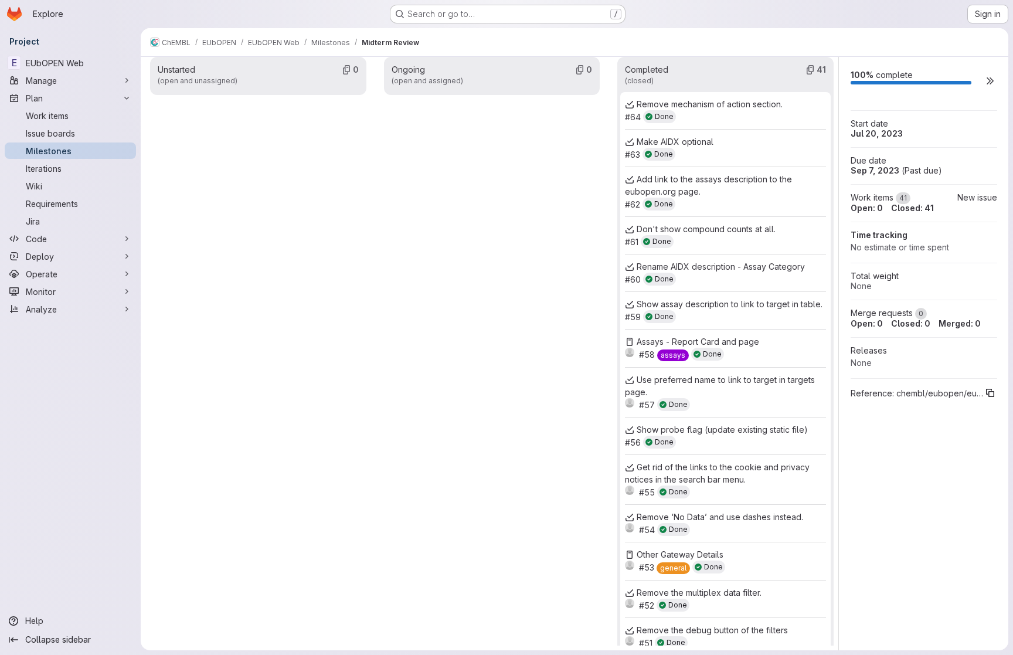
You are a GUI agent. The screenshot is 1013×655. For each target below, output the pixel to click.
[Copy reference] (990, 393)
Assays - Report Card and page (698, 342)
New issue (977, 197)
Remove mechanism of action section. (710, 104)
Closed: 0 (910, 323)
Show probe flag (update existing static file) (722, 430)
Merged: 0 (960, 323)
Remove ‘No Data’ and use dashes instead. (720, 517)
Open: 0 (867, 208)
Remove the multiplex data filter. (699, 593)
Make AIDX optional (675, 142)
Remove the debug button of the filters (712, 630)
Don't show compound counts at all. (706, 229)
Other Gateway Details (680, 554)
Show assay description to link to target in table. (729, 304)
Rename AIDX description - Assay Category (721, 266)
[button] (990, 80)
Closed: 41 (912, 208)
